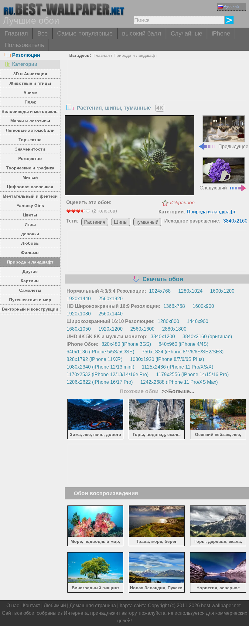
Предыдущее (233, 146)
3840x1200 (163, 336)
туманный (147, 222)
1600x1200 (222, 291)
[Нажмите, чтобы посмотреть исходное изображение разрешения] (129, 156)
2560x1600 (142, 329)
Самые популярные (85, 33)
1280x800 (168, 321)
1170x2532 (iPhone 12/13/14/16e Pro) (107, 374)
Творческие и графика (30, 167)
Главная (16, 33)
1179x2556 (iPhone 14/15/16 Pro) (192, 374)
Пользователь (24, 45)
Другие (30, 271)
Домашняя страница (93, 605)
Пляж (30, 102)
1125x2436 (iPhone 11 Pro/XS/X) (177, 366)
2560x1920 (110, 298)
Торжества (30, 139)
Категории (24, 64)
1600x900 (203, 306)
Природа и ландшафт (30, 262)
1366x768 (174, 306)
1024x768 (160, 291)
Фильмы (30, 252)
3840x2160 (235, 220)
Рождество (30, 158)
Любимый (55, 605)
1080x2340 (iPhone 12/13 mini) (100, 366)
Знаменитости (30, 149)
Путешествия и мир (30, 299)
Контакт (31, 605)
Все (42, 33)
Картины (30, 280)
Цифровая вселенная (30, 186)
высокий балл (141, 33)
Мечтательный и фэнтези (30, 196)
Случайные (186, 33)
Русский (231, 6)
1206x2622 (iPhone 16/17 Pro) (100, 382)
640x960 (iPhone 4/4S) (183, 344)
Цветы (30, 215)
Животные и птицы (30, 83)
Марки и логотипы (30, 120)
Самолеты (30, 290)
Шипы (121, 222)
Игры (30, 224)
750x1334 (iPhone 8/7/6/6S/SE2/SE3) (182, 351)
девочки (30, 233)
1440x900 (197, 321)
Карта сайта (133, 605)
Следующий (213, 187)
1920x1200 (110, 329)
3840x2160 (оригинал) (207, 336)
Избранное (182, 202)
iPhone (221, 33)
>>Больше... (177, 391)
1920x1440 (79, 298)
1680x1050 (79, 329)
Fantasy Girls (30, 205)
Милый (30, 177)
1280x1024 (190, 291)
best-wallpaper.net (220, 605)
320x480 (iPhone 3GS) (126, 344)
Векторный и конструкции (30, 309)
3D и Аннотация (30, 73)
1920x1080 (79, 313)
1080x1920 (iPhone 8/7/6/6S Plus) (167, 359)
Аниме (30, 92)
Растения (94, 222)
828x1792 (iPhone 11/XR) (94, 359)
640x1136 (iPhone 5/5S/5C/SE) (100, 351)
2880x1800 (174, 329)
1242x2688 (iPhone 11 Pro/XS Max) (179, 382)
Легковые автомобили (30, 130)
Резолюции (26, 55)
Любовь (30, 243)
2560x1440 (110, 313)
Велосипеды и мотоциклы (30, 111)
